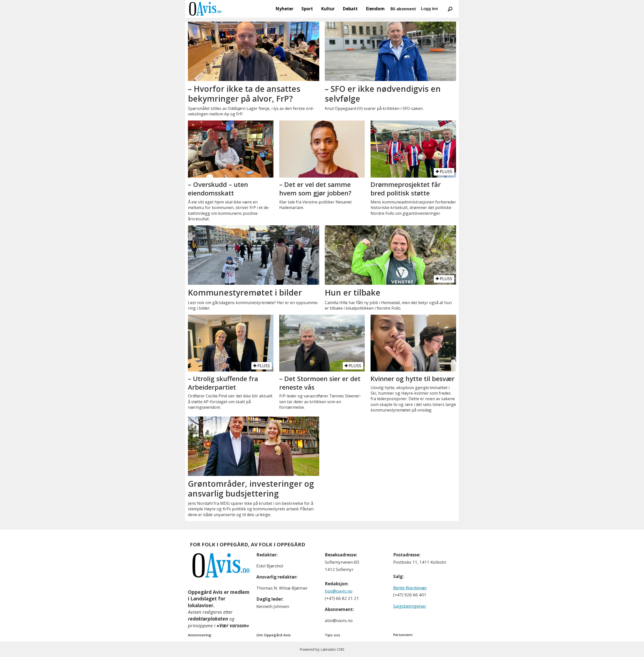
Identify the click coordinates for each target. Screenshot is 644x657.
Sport (307, 9)
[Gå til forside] (205, 9)
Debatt (350, 9)
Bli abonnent (403, 9)
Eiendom (375, 9)
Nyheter (284, 9)
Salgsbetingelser (409, 606)
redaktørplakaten (208, 618)
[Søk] (450, 9)
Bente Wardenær (410, 588)
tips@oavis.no (338, 591)
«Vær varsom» (233, 625)
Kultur (328, 9)
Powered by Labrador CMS (322, 649)
